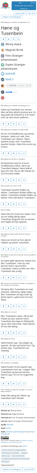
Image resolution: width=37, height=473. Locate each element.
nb (13, 39)
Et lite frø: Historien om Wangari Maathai (14, 450)
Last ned (31, 13)
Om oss (32, 3)
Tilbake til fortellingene (11, 17)
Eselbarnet (24, 453)
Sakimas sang (6, 456)
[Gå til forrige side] (3, 124)
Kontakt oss (23, 8)
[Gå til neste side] (3, 39)
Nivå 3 (9, 79)
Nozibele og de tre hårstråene (10, 453)
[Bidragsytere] (8, 404)
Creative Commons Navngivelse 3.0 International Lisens (17, 441)
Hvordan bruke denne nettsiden (24, 6)
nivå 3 (24, 446)
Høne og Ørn (5, 461)
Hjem (20, 3)
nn (18, 39)
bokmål (10, 73)
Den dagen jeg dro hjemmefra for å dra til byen (15, 459)
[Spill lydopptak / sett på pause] (8, 39)
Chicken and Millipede (15, 431)
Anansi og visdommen (18, 456)
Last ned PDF (29, 469)
